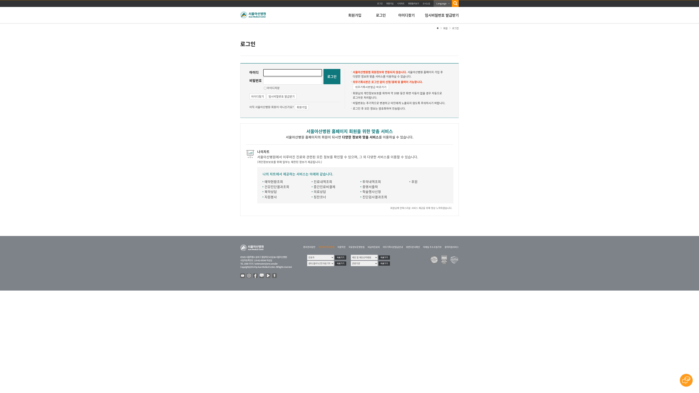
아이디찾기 (406, 15)
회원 (445, 28)
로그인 (380, 3)
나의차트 (400, 3)
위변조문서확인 (413, 247)
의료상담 (320, 191)
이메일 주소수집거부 (432, 247)
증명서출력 (370, 186)
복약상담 (270, 191)
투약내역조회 (371, 181)
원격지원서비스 (452, 247)
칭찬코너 (320, 196)
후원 (414, 181)
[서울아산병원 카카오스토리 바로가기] (274, 275)
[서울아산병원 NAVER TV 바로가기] (268, 275)
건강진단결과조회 (276, 186)
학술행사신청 (371, 191)
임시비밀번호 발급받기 (442, 15)
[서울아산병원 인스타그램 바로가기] (249, 275)
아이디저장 (273, 88)
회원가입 (390, 3)
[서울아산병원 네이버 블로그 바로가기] (261, 275)
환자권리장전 (309, 247)
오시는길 (426, 3)
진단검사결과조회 (374, 196)
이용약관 (341, 247)
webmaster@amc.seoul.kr (266, 263)
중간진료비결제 (324, 186)
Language (441, 3)
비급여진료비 (374, 247)
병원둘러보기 (413, 3)
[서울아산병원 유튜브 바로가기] (242, 275)
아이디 (254, 72)
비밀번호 (255, 80)
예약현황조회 (273, 181)
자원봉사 (270, 196)
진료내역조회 (323, 181)
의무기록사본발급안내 (393, 247)
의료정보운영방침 (357, 247)
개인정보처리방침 (326, 247)
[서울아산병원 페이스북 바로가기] (255, 275)
